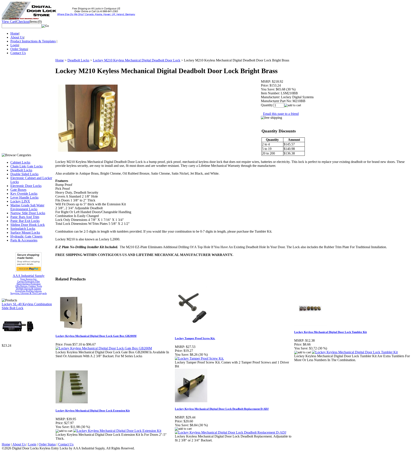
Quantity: (267, 105)
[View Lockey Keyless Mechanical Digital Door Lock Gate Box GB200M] (104, 348)
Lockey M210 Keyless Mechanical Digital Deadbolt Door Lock (136, 60)
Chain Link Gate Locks (26, 166)
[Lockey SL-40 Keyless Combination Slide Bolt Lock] (18, 342)
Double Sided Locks (24, 174)
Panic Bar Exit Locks (25, 221)
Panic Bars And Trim (24, 217)
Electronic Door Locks (26, 186)
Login (14, 45)
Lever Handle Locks (24, 197)
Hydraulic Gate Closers (26, 236)
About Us (17, 37)
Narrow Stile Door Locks (27, 213)
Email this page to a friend (281, 114)
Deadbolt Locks (21, 170)
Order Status (18, 49)
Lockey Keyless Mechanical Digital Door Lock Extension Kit (93, 410)
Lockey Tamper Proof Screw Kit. (195, 338)
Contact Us (18, 53)
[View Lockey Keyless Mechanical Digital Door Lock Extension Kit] (117, 431)
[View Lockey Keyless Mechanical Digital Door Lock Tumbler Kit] (355, 352)
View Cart (9, 21)
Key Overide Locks (23, 193)
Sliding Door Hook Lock (27, 225)
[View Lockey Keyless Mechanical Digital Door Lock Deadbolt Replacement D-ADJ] (230, 432)
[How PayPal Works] (29, 270)
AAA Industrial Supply (29, 276)
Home (14, 33)
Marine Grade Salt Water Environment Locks (27, 207)
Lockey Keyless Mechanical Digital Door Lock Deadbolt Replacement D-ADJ (222, 408)
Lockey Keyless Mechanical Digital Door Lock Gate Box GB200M (96, 336)
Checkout (23, 21)
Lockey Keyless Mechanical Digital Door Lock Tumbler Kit (330, 332)
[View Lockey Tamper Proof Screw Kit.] (199, 358)
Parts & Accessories (23, 240)
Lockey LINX (20, 201)
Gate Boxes (18, 189)
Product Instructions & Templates (33, 41)
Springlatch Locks (22, 228)
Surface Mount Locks (25, 232)
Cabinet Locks (20, 162)
